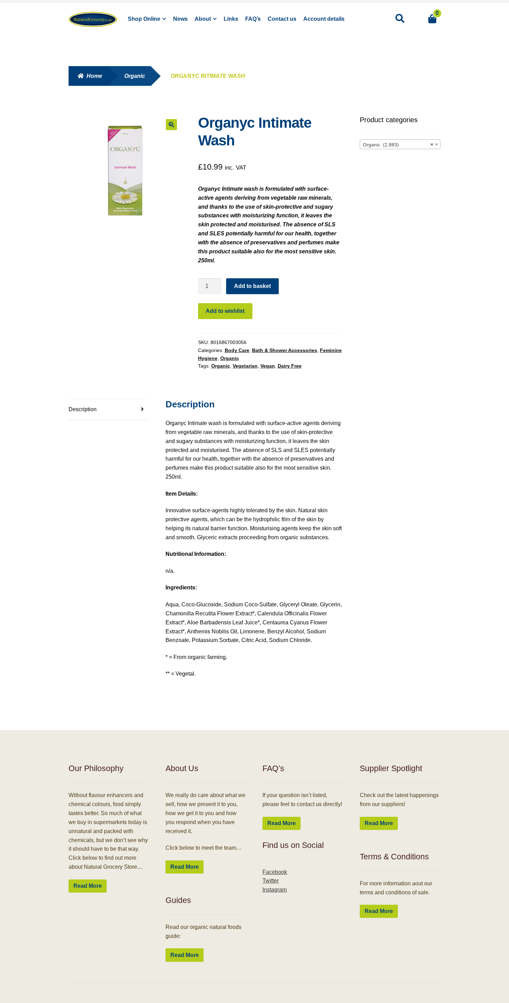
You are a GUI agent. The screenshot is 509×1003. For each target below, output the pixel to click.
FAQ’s (253, 19)
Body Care (237, 350)
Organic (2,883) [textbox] (398, 144)
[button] (171, 124)
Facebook (274, 872)
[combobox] (400, 144)
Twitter (270, 881)
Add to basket (252, 286)
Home (94, 76)
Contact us (282, 19)
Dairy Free (290, 366)
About (203, 19)
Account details (324, 19)
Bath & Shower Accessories (284, 350)
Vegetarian (245, 366)
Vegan (267, 366)
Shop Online (144, 19)
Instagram (274, 890)
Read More (87, 886)
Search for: (400, 18)
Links (231, 19)
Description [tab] (83, 409)
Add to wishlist (225, 311)
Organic (134, 76)
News (180, 19)
